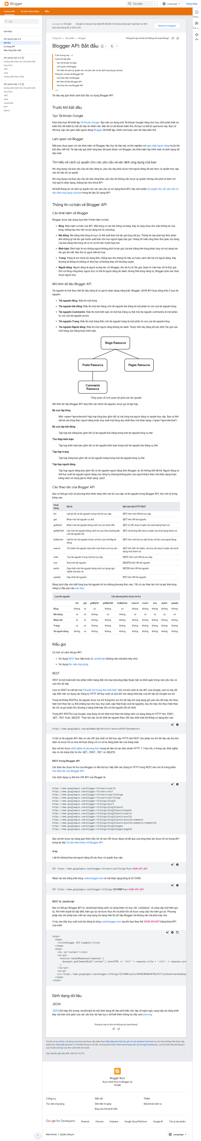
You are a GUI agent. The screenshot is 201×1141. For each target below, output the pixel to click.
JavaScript (99, 658)
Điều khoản (51, 1134)
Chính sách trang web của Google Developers (137, 1044)
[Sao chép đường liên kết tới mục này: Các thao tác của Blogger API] (98, 487)
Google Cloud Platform (136, 1121)
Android (85, 1121)
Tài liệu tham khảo (30, 11)
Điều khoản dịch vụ (153, 1104)
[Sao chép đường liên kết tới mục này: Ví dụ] (60, 851)
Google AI (158, 1121)
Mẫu (47, 11)
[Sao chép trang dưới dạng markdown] (112, 46)
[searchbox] (21, 21)
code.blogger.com (93, 878)
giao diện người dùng (158, 145)
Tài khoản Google (90, 122)
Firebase (114, 1121)
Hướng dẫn (9, 11)
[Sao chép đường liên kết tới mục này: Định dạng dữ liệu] (85, 996)
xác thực (79, 588)
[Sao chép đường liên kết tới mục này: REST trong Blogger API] (83, 761)
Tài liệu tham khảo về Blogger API (84, 842)
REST (71, 658)
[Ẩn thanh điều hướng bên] (38, 1135)
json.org (147, 1014)
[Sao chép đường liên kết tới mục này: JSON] (64, 1004)
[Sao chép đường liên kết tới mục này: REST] (63, 674)
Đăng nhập (191, 4)
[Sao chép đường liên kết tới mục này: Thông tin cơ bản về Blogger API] (110, 205)
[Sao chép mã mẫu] (177, 932)
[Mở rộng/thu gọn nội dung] (72, 55)
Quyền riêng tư (67, 1134)
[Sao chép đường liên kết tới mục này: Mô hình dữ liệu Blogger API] (94, 284)
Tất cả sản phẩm (177, 1121)
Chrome (99, 1121)
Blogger (16, 4)
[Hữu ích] (173, 38)
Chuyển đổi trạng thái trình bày (100, 690)
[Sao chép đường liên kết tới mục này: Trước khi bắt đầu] (85, 108)
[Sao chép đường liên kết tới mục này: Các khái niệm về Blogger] (91, 213)
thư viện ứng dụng (78, 664)
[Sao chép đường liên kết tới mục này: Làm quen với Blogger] (87, 139)
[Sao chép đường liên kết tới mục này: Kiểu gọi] (69, 645)
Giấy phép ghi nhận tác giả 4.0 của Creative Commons (129, 1041)
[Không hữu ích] (177, 38)
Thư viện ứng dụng (55, 1104)
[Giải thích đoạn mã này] (172, 724)
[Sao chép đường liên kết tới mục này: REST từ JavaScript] (77, 901)
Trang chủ (56, 38)
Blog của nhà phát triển (106, 1109)
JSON (55, 1010)
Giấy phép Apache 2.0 (66, 1044)
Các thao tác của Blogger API (68, 771)
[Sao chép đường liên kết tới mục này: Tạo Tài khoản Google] (86, 116)
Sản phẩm (69, 38)
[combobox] (142, 4)
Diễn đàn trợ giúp (103, 1104)
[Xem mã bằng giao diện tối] (177, 724)
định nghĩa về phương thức (85, 748)
